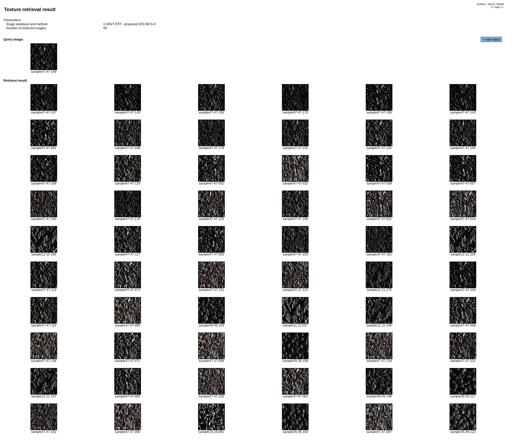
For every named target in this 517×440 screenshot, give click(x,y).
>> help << (497, 7)
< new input (491, 39)
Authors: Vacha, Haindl (490, 4)
